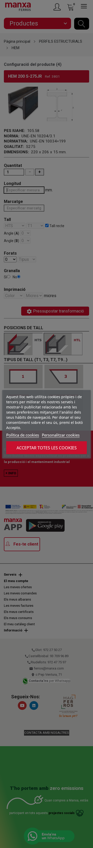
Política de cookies (22, 434)
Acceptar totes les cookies (47, 447)
